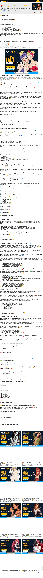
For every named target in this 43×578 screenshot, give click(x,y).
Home (2, 3)
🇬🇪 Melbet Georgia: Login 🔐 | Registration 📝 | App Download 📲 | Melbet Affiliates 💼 (16, 6)
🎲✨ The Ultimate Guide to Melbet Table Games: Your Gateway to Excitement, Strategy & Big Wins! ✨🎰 (9, 499)
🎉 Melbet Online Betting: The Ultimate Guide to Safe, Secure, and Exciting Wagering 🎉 (31, 571)
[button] (7, 1)
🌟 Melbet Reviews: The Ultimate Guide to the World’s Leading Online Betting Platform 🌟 (31, 499)
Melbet (5, 3)
